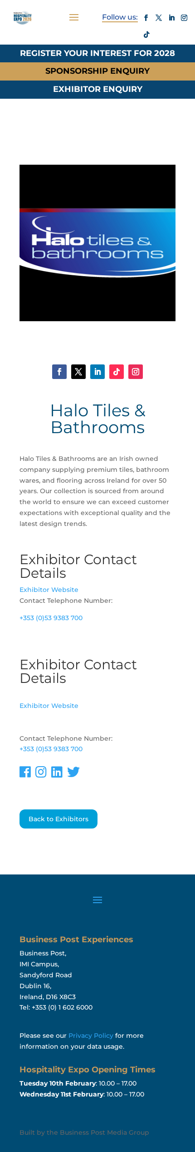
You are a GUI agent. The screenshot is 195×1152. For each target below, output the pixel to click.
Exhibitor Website (49, 590)
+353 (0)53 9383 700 (51, 618)
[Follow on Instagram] (184, 17)
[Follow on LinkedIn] (171, 17)
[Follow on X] (158, 17)
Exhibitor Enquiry (97, 89)
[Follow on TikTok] (146, 34)
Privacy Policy (90, 1035)
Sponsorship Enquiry (97, 71)
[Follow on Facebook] (146, 17)
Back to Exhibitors (58, 819)
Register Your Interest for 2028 (97, 53)
